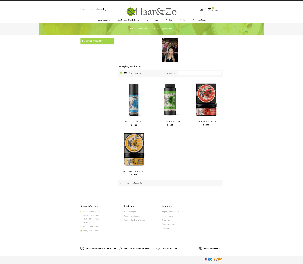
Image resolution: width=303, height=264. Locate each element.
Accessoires (152, 20)
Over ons (166, 220)
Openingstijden (199, 20)
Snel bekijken (137, 96)
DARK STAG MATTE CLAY (206, 121)
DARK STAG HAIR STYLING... (170, 121)
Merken (169, 20)
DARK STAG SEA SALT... (134, 121)
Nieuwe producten (132, 216)
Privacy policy (168, 216)
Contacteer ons (168, 224)
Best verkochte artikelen (134, 220)
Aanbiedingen (130, 212)
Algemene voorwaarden (172, 212)
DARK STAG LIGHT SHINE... (134, 171)
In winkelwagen (131, 96)
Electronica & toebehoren (128, 20)
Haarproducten (103, 20)
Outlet (182, 20)
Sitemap (165, 228)
